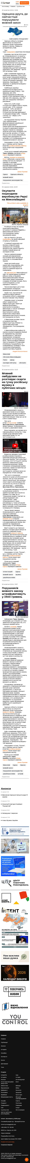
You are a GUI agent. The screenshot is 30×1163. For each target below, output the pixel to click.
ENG (17, 4)
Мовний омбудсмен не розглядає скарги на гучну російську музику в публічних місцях (15, 380)
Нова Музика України (10, 820)
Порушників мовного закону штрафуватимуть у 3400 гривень (14, 592)
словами (13, 626)
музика (18, 574)
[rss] (13, 1147)
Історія (18, 1077)
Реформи (19, 1105)
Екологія (18, 1090)
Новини (12, 6)
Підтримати (24, 2)
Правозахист (5, 1105)
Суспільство (21, 6)
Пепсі (5, 360)
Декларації (4, 1063)
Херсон (22, 765)
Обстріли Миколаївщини (12, 357)
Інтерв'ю (3, 1049)
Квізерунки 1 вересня (10, 813)
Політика (19, 1103)
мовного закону (17, 533)
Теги (2, 1067)
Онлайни (3, 1053)
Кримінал (4, 1094)
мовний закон (8, 177)
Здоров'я (18, 1092)
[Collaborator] (15, 866)
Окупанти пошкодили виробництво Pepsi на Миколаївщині (14, 195)
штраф (20, 773)
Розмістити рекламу (7, 1142)
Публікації (4, 1042)
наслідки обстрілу (9, 363)
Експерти (4, 1056)
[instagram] (6, 1147)
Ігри (17, 1075)
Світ (2, 1107)
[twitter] (4, 1147)
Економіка (4, 1092)
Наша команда (5, 1133)
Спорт (18, 1107)
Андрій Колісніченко (20, 351)
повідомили (11, 52)
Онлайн (3, 1101)
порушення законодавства (13, 180)
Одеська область (16, 174)
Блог (17, 1081)
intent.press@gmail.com (8, 1124)
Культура (19, 1094)
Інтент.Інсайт (12, 423)
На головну (5, 6)
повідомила (7, 239)
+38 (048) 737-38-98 (7, 1127)
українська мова (9, 577)
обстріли (22, 363)
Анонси (6, 788)
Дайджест (4, 1090)
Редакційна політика (7, 1136)
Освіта (18, 1101)
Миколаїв (6, 354)
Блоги (3, 1060)
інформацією (11, 272)
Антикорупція (20, 1079)
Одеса (5, 174)
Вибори (18, 1085)
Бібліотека (4, 1085)
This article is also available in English (17, 204)
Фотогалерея (20, 1110)
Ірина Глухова (22, 171)
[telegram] (11, 1147)
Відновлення (5, 1088)
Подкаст (4, 1103)
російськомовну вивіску (17, 145)
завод (12, 360)
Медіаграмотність (7, 1097)
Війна (17, 1088)
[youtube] (8, 1147)
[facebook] (1, 1147)
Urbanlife (4, 1075)
